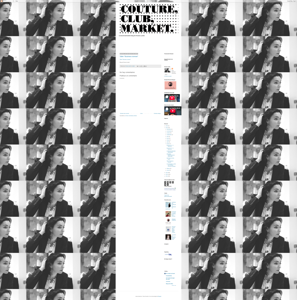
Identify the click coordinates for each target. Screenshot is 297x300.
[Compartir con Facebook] (144, 66)
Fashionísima (169, 275)
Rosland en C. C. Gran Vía (170, 146)
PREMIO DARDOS (174, 220)
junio (168, 138)
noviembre (169, 131)
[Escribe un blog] (141, 66)
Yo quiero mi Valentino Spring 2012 (174, 237)
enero (168, 170)
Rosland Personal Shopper (169, 188)
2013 (167, 172)
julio (168, 136)
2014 (167, 127)
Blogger (159, 296)
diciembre (169, 129)
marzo (168, 143)
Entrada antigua (157, 113)
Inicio (141, 113)
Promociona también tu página (170, 189)
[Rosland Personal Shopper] (175, 188)
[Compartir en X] (143, 66)
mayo (168, 140)
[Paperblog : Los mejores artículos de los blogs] (168, 255)
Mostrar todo (174, 285)
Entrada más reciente (124, 113)
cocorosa (168, 281)
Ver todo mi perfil (167, 76)
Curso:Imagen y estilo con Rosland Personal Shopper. (171, 165)
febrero (168, 168)
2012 (167, 174)
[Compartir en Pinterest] (146, 66)
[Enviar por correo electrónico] (140, 66)
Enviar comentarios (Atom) (131, 115)
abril (168, 141)
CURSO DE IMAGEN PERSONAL (171, 152)
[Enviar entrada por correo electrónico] (137, 66)
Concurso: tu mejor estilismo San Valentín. (174, 214)
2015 (167, 125)
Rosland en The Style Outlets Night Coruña (173, 229)
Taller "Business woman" (129, 56)
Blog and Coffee (169, 283)
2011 (167, 176)
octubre (168, 132)
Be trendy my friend (170, 273)
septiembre (169, 134)
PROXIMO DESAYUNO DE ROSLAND (171, 155)
